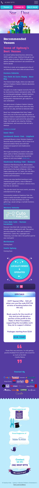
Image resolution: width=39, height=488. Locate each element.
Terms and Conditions (19, 485)
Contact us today (9, 129)
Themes (7, 7)
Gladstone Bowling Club (15, 161)
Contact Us (19, 7)
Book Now (7, 204)
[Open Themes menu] (36, 2)
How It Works (32, 7)
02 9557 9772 (10, 2)
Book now (26, 158)
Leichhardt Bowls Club (14, 136)
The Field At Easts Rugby (15, 76)
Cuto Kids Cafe (10, 222)
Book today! (19, 337)
